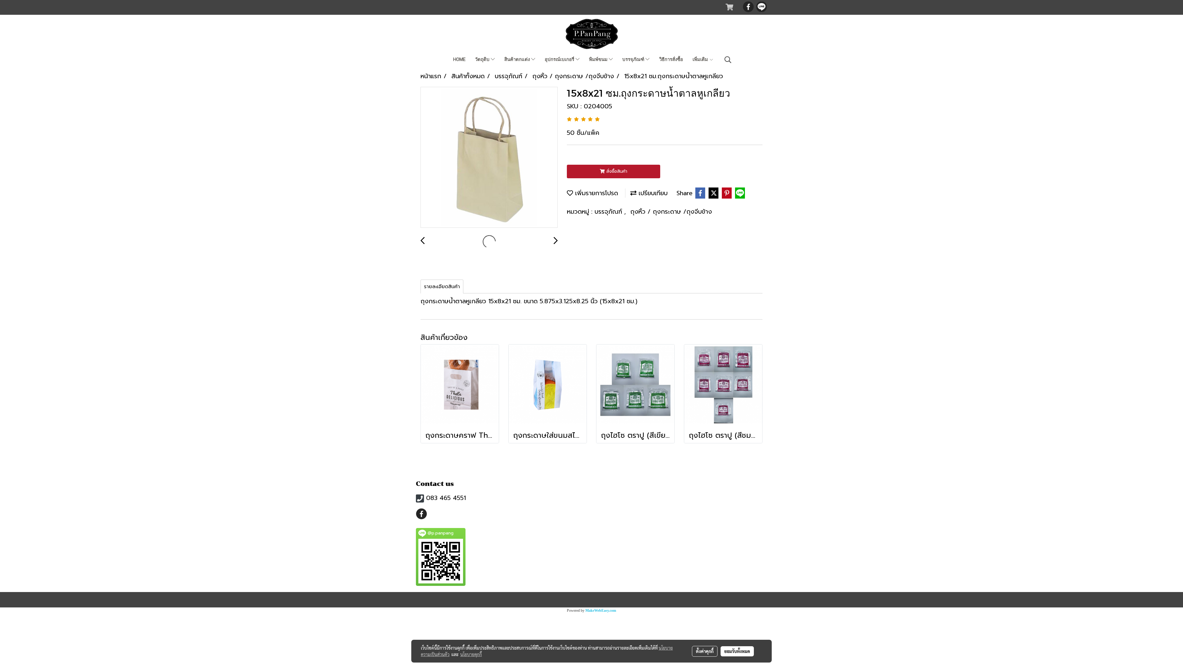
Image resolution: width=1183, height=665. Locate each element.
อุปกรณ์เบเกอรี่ (560, 59)
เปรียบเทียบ (652, 193)
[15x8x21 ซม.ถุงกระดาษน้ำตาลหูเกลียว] (489, 157)
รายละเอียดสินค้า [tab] (442, 286)
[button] (728, 60)
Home (459, 59)
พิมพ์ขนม (599, 59)
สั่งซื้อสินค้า (616, 171)
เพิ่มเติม (701, 59)
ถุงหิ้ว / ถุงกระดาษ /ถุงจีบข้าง (671, 211)
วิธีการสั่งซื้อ (671, 59)
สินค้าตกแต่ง (517, 59)
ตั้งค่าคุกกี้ (704, 651)
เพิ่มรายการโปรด (595, 193)
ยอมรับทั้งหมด (737, 651)
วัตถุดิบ (483, 59)
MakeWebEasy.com (600, 610)
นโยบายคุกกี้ (471, 654)
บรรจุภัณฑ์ (633, 59)
